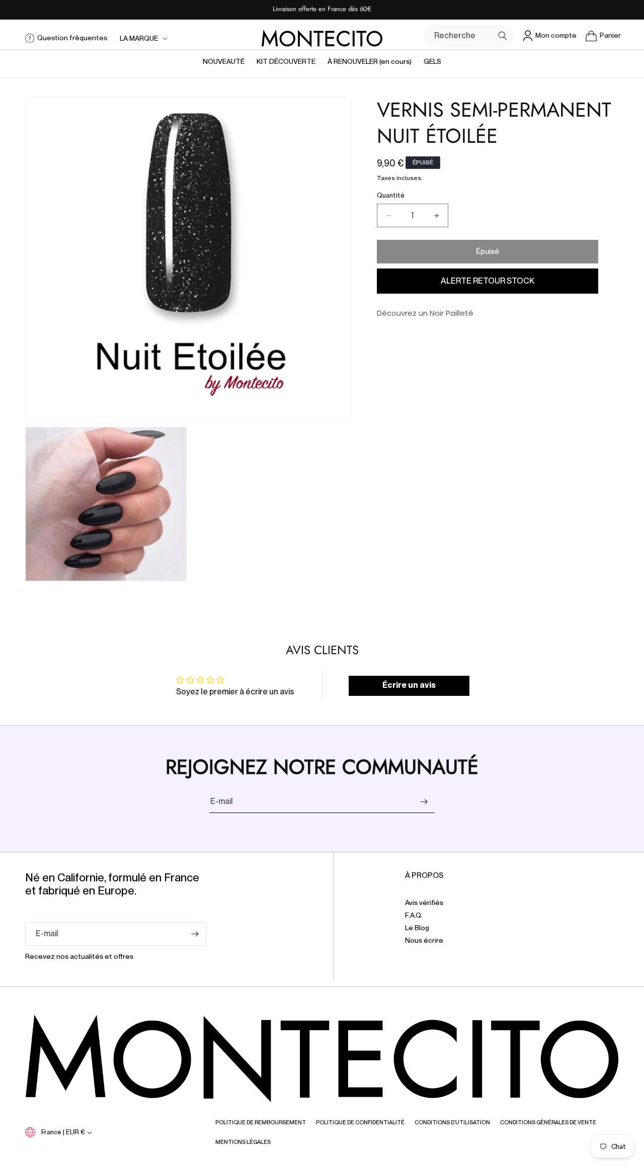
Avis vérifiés (424, 903)
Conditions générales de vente (548, 1122)
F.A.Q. (413, 915)
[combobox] (469, 36)
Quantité (391, 196)
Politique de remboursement (260, 1122)
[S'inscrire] (424, 802)
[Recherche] (503, 36)
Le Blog (417, 928)
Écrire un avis (409, 685)
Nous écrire (424, 940)
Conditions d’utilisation (452, 1122)
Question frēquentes (72, 38)
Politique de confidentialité (360, 1122)
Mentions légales (243, 1141)
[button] (143, 38)
